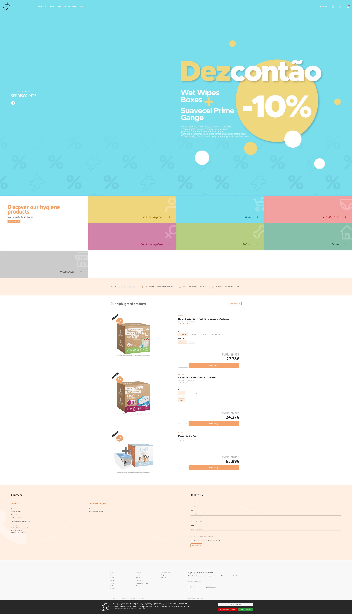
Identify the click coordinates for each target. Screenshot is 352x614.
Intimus (112, 583)
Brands (138, 578)
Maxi (181, 400)
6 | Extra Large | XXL (218, 334)
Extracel (112, 589)
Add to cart (213, 365)
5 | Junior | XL (204, 334)
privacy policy (214, 540)
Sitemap (163, 578)
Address (14, 525)
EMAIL (192, 510)
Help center (164, 575)
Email (13, 508)
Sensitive (182, 342)
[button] (265, 529)
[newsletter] (240, 581)
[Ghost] (6, 6)
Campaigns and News (67, 6)
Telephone (15, 515)
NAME (192, 503)
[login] (340, 6)
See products (233, 303)
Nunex (112, 575)
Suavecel (112, 578)
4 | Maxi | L (194, 334)
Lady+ (112, 580)
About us (42, 6)
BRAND (192, 525)
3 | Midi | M (183, 334)
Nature (191, 342)
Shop (52, 6)
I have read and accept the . (207, 540)
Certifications (139, 580)
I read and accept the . (204, 587)
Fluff (111, 586)
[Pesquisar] (332, 6)
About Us (138, 575)
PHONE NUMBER (195, 518)
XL (196, 393)
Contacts (84, 6)
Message (193, 533)
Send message (196, 545)
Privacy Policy (141, 608)
